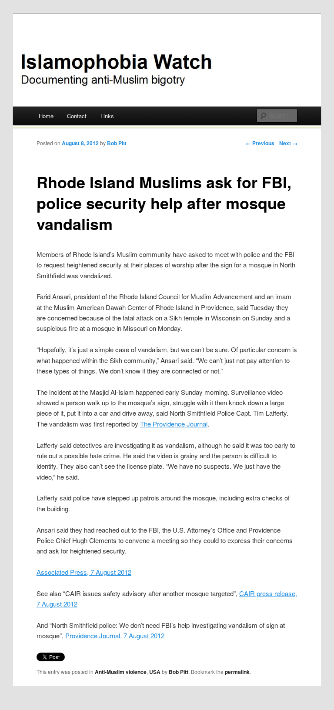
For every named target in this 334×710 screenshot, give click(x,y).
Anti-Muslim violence (121, 672)
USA (154, 672)
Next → (288, 143)
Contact (77, 116)
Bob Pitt (117, 143)
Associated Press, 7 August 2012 (84, 572)
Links (107, 116)
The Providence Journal (173, 423)
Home (46, 116)
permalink (237, 672)
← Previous (260, 143)
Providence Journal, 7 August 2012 (114, 635)
